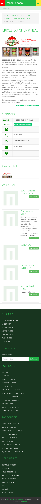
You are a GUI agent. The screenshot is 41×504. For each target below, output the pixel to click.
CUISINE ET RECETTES (10, 411)
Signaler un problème (11, 445)
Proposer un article (10, 434)
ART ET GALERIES (8, 404)
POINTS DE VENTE (8, 379)
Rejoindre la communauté (13, 452)
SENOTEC (25, 245)
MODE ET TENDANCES (10, 407)
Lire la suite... (34, 197)
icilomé (5, 489)
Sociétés (26, 16)
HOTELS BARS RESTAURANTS (13, 393)
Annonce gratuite (10, 427)
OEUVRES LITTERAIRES (10, 400)
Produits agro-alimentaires (17, 18)
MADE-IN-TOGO (15, 2)
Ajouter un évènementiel (13, 431)
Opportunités (8, 334)
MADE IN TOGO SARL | (16, 500)
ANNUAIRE (6, 376)
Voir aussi (8, 185)
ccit (3, 486)
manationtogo (8, 482)
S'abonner (34, 359)
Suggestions (7, 441)
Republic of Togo (9, 465)
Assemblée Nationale (11, 475)
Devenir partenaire (10, 448)
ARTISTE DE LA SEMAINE (11, 390)
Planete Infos (8, 493)
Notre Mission (8, 331)
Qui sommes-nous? (10, 320)
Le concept (6, 324)
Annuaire (16, 16)
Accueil (6, 16)
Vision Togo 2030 (9, 479)
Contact (25, 501)
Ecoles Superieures (10, 397)
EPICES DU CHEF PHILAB (20, 30)
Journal (5, 372)
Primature (6, 468)
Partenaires (7, 338)
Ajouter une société (10, 424)
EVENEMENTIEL (7, 386)
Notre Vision (7, 327)
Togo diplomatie (9, 472)
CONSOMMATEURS (9, 383)
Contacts (8, 113)
